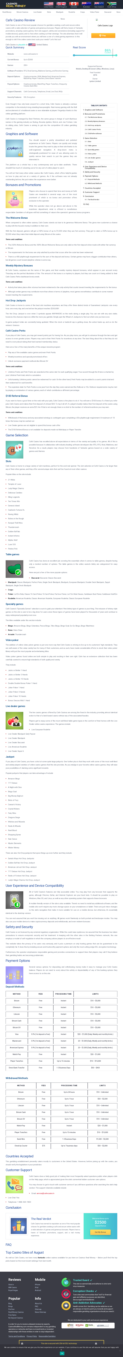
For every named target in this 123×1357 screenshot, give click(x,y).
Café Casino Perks (94, 129)
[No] (120, 1350)
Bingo (10, 1306)
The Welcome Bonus (95, 117)
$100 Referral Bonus (95, 133)
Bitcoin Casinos (22, 12)
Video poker (92, 154)
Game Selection (91, 138)
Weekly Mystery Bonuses (96, 121)
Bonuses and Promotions (95, 114)
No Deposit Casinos (15, 1318)
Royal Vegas (13, 1290)
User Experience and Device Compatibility (96, 167)
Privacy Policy (32, 1336)
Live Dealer (38, 12)
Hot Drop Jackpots (94, 125)
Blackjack (59, 12)
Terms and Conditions (16, 1336)
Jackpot (90, 162)
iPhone (37, 1285)
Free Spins (12, 1315)
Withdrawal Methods (95, 183)
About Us (38, 1303)
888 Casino (12, 1287)
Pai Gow (11, 1309)
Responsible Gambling (47, 1336)
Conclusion (89, 196)
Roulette (72, 12)
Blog (10, 1303)
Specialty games (93, 150)
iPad (36, 1287)
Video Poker (94, 12)
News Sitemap (40, 1312)
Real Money (7, 12)
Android (38, 1290)
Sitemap (38, 1309)
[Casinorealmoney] (16, 7)
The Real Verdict (93, 199)
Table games (92, 145)
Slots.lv (11, 1285)
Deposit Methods (94, 179)
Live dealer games (94, 158)
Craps (82, 12)
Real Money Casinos (16, 1312)
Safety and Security (92, 172)
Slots (49, 12)
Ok (62, 1353)
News (63, 19)
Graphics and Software (94, 110)
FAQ (87, 204)
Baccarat (108, 12)
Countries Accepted (93, 188)
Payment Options (91, 176)
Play (104, 35)
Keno (118, 12)
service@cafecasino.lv (45, 1193)
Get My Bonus (100, 1232)
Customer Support (92, 192)
